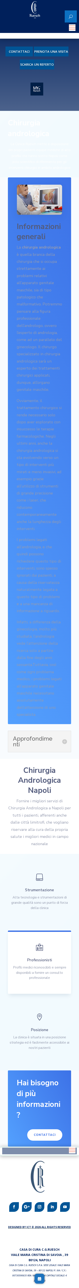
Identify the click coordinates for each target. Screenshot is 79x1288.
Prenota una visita (51, 51)
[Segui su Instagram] (39, 1207)
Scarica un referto (37, 64)
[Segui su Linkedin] (52, 1207)
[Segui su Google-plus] (27, 1207)
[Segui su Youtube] (65, 1207)
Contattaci (19, 51)
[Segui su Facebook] (14, 1207)
